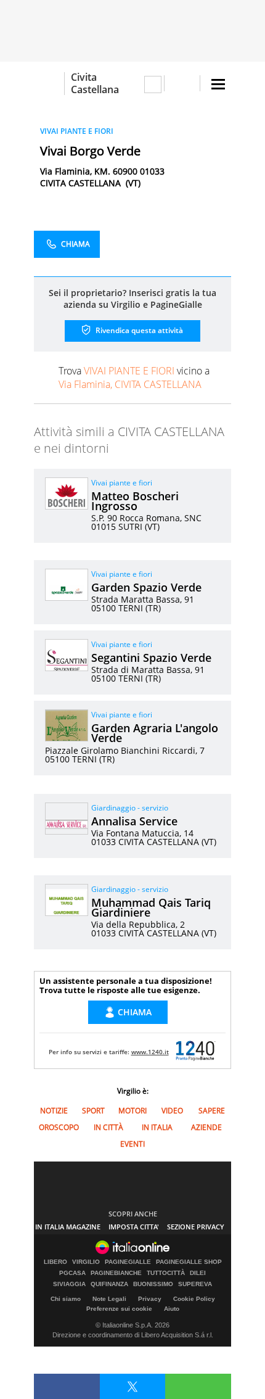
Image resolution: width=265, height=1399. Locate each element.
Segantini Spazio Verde (151, 657)
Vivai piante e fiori (121, 482)
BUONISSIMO (153, 1284)
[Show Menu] (218, 84)
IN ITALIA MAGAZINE (67, 1226)
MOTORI (132, 1110)
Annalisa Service (134, 821)
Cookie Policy (194, 1298)
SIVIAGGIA (69, 1284)
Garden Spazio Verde (146, 587)
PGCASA (72, 1273)
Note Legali (109, 1298)
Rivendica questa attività (138, 330)
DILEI (198, 1273)
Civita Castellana (95, 83)
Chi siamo (66, 1298)
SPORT (93, 1110)
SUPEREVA (195, 1284)
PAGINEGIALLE (128, 1262)
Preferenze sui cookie (119, 1308)
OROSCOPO (59, 1127)
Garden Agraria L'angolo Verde (154, 732)
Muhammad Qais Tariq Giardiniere (151, 907)
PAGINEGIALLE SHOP (189, 1262)
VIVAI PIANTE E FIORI (76, 131)
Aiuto (171, 1308)
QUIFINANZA (109, 1284)
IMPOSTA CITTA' (133, 1226)
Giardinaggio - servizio (129, 808)
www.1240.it (150, 1051)
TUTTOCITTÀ (166, 1273)
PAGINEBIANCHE (116, 1273)
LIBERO (55, 1262)
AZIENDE (206, 1127)
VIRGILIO (86, 1262)
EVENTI (132, 1144)
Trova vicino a (134, 377)
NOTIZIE (54, 1110)
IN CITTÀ (108, 1127)
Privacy (149, 1298)
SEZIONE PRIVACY (195, 1226)
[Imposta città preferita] (49, 83)
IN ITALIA (157, 1127)
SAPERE (211, 1110)
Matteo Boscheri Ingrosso (135, 501)
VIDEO (172, 1110)
